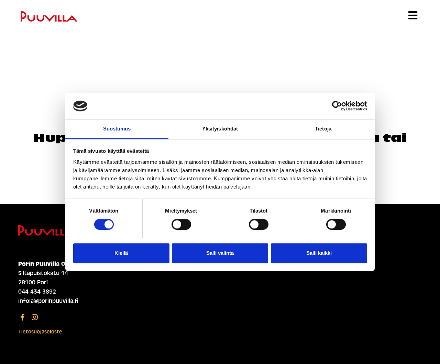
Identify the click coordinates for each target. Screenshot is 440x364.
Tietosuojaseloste (40, 332)
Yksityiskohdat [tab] (220, 129)
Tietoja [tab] (323, 129)
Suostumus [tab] (117, 129)
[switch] (181, 224)
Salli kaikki (319, 253)
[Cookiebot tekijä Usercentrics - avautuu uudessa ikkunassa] (337, 106)
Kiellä (121, 253)
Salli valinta (220, 253)
